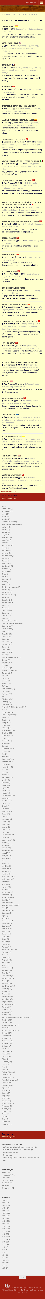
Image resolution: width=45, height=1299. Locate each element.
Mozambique (6, 897)
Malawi (4, 853)
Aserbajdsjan (6, 545)
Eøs (3, 675)
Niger (4, 915)
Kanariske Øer (7, 795)
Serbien (5, 994)
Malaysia (5, 855)
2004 (4, 1210)
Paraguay (5, 952)
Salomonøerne (7, 978)
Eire (3, 665)
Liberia (4, 829)
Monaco (5, 887)
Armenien (5, 540)
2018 (4, 1247)
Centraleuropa (7, 628)
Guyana (5, 751)
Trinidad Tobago (7, 1072)
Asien (4, 548)
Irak (3, 769)
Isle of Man (6, 777)
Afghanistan (6, 511)
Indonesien (6, 767)
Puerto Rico (6, 962)
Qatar (4, 965)
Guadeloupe (6, 735)
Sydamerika (6, 1041)
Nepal (4, 908)
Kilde (4, 1177)
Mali (3, 861)
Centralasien (6, 626)
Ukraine (5, 1090)
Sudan (4, 1028)
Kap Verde (6, 798)
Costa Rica (6, 644)
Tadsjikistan (6, 1051)
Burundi (5, 608)
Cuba (4, 647)
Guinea (4, 746)
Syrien (4, 1048)
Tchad (4, 1059)
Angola (4, 529)
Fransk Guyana (7, 712)
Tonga (4, 1069)
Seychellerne (6, 996)
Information (6, 1175)
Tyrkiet (4, 1082)
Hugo (20, 1292)
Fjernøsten (6, 704)
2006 (4, 1216)
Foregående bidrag (9, 491)
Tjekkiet (5, 1064)
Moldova (5, 884)
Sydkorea (5, 1043)
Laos (4, 816)
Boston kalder (7, 1155)
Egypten (5, 662)
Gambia (5, 720)
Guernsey (5, 743)
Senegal (5, 991)
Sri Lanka (5, 1022)
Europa (4, 691)
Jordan (4, 793)
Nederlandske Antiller (9, 905)
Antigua (4, 535)
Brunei (4, 597)
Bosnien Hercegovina (9, 587)
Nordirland (5, 926)
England (5, 673)
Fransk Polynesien (8, 715)
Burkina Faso (6, 602)
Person (4, 1180)
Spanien (5, 1020)
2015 (4, 1239)
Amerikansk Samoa (9, 521)
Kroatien (5, 811)
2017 (4, 1244)
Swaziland (5, 1035)
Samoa (4, 981)
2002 (4, 1205)
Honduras (5, 756)
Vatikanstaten (7, 1103)
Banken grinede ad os (10, 1152)
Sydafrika (5, 1038)
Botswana (5, 589)
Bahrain (5, 558)
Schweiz (5, 988)
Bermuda (5, 579)
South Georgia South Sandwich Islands (16, 1017)
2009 (4, 1223)
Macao (4, 842)
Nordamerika (6, 921)
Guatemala (6, 741)
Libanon (5, 827)
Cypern (4, 649)
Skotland (5, 1007)
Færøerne (5, 694)
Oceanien (5, 934)
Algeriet (4, 519)
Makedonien (6, 850)
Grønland (5, 733)
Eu (3, 686)
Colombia (5, 634)
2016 (4, 1242)
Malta (4, 863)
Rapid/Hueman (26, 1290)
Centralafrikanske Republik (11, 623)
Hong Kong (6, 759)
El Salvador (6, 668)
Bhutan (4, 581)
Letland (4, 824)
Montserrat (6, 894)
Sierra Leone (6, 999)
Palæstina (5, 944)
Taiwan (4, 1054)
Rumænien (6, 968)
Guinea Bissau (7, 748)
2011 (4, 1229)
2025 (4, 1265)
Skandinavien (7, 1004)
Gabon (4, 717)
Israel (4, 780)
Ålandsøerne (6, 508)
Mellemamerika (7, 876)
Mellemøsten (6, 879)
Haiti (3, 754)
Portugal (5, 960)
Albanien (5, 516)
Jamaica (5, 785)
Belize (4, 574)
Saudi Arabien (7, 986)
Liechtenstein (6, 835)
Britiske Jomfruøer (8, 595)
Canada (5, 615)
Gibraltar (5, 728)
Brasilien (5, 592)
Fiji (3, 696)
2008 (4, 1221)
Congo (4, 639)
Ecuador (5, 660)
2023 (4, 1260)
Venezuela (6, 1106)
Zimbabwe (6, 1124)
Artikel (4, 1172)
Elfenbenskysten (8, 670)
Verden (4, 1108)
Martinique (6, 868)
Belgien (4, 571)
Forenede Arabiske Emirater (12, 707)
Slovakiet (5, 1009)
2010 (4, 1226)
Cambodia (5, 610)
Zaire (4, 1119)
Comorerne (6, 636)
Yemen (4, 1116)
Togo (4, 1067)
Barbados (5, 568)
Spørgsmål (6, 1183)
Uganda (5, 1088)
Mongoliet (5, 889)
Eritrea (4, 678)
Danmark (5, 652)
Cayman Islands (8, 621)
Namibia (5, 900)
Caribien (5, 618)
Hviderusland (6, 761)
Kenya (4, 803)
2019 (4, 1249)
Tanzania (5, 1056)
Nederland (5, 902)
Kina (3, 806)
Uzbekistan (6, 1101)
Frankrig (5, 709)
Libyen (4, 832)
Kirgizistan (6, 808)
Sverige (5, 1033)
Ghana (4, 725)
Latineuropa (6, 819)
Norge (4, 931)
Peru (3, 954)
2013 (4, 1234)
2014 (4, 1236)
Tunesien (5, 1074)
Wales (4, 1114)
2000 (4, 1200)
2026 (4, 1268)
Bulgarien (5, 600)
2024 (4, 1263)
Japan (4, 788)
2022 (4, 1257)
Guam (4, 738)
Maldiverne (6, 858)
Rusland (5, 970)
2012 (4, 1231)
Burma (4, 605)
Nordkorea (6, 928)
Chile (4, 631)
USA (3, 1098)
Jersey (4, 790)
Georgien (5, 722)
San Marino (6, 983)
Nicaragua (5, 913)
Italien (4, 782)
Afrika (4, 514)
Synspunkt (6, 1188)
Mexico (4, 881)
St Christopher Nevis (9, 1025)
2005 (4, 1213)
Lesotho (5, 821)
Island (4, 775)
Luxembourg (6, 840)
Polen (4, 957)
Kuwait (4, 814)
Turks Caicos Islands (9, 1080)
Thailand (5, 1061)
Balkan (4, 561)
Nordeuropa (6, 923)
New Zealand (6, 910)
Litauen (4, 837)
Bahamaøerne (7, 555)
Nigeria (4, 918)
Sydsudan (5, 1046)
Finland (4, 701)
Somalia (5, 1014)
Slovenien (5, 1012)
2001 (4, 1203)
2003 (4, 1208)
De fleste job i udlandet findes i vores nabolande (20, 1147)
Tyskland (5, 1085)
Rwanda (5, 973)
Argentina (5, 537)
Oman (4, 939)
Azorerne (5, 553)
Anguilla (5, 532)
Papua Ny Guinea (8, 949)
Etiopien (5, 683)
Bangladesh (6, 566)
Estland (4, 681)
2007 (4, 1218)
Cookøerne (6, 641)
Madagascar (6, 845)
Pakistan (5, 941)
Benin (4, 576)
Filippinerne (6, 699)
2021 (4, 1255)
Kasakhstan (6, 801)
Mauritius (5, 874)
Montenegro (6, 892)
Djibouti (4, 655)
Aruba (4, 542)
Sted (3, 1185)
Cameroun (6, 613)
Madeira (5, 848)
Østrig (4, 936)
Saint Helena (6, 975)
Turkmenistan (7, 1077)
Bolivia (4, 584)
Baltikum (5, 563)
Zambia (4, 1121)
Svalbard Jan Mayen (9, 1030)
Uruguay (5, 1095)
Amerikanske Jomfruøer (10, 524)
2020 (4, 1252)
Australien (5, 550)
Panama (5, 947)
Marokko (5, 866)
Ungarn (4, 1093)
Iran (3, 772)
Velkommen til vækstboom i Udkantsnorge (18, 1149)
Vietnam (5, 1111)
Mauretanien (6, 871)
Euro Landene (7, 688)
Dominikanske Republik (10, 657)
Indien (4, 764)
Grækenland (6, 730)
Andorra (5, 527)
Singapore (5, 1001)
